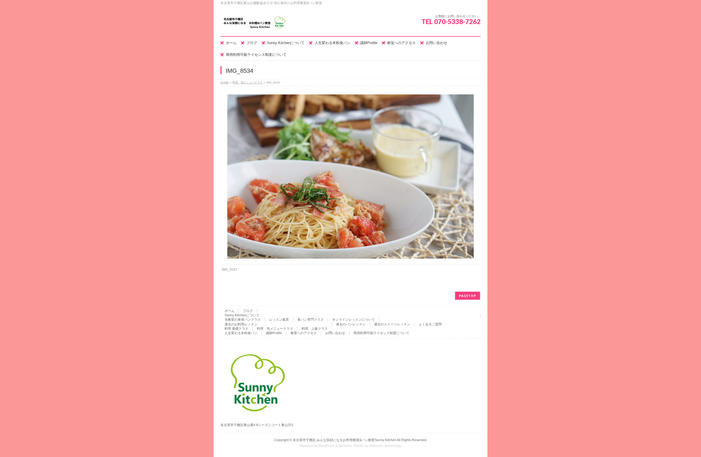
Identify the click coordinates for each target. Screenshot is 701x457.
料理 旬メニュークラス (247, 82)
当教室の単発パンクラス (243, 320)
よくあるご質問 (430, 324)
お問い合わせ (335, 333)
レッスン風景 (279, 320)
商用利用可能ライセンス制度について (381, 333)
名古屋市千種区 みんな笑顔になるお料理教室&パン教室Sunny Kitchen (344, 440)
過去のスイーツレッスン (392, 324)
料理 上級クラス (314, 329)
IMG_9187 (229, 269)
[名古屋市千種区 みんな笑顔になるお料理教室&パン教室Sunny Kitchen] (254, 24)
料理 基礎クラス (236, 329)
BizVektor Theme (351, 446)
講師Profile (274, 333)
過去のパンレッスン (351, 324)
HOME (224, 82)
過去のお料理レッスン (241, 324)
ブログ (248, 311)
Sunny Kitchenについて (242, 315)
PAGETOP (467, 295)
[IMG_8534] (350, 176)
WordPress (326, 446)
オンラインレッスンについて (353, 320)
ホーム (229, 311)
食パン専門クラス (310, 320)
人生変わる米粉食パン (241, 333)
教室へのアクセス (304, 333)
